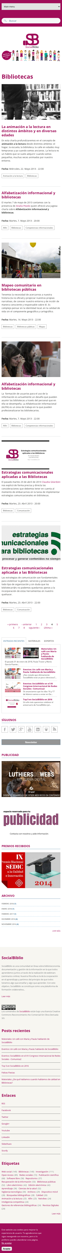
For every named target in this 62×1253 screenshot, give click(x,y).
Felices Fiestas (8, 1072)
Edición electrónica (37, 1185)
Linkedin (38, 729)
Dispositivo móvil (49, 1191)
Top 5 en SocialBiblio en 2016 (37, 699)
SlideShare (46, 729)
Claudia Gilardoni (51, 481)
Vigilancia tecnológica (12, 1191)
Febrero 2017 (8, 914)
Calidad (39, 1195)
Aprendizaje (7, 1188)
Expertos (49, 640)
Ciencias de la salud (28, 1188)
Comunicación (23, 510)
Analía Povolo (23, 205)
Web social (7, 1171)
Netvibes (42, 1198)
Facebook (5, 729)
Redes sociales (26, 1175)
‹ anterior (27, 624)
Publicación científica (49, 1175)
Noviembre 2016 (9, 924)
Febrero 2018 (8, 903)
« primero (12, 624)
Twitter (13, 729)
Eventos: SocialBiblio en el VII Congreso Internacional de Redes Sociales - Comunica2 (40, 686)
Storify (5, 1150)
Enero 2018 (7, 909)
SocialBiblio (24, 1011)
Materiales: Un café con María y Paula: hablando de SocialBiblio (48, 653)
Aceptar (6, 1249)
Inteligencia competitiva (13, 1201)
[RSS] (54, 729)
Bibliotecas (32, 175)
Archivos (32, 1191)
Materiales (34, 640)
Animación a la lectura (13, 175)
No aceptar (7, 1243)
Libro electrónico (15, 1185)
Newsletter (31, 742)
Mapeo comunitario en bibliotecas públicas (21, 287)
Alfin (5, 227)
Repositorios (32, 1178)
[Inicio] (21, 47)
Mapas (42, 326)
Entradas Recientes (13, 640)
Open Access (8, 1175)
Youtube (29, 729)
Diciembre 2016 (8, 919)
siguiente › (34, 627)
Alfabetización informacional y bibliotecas (28, 194)
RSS (3, 1103)
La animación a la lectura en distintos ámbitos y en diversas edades (29, 130)
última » (48, 627)
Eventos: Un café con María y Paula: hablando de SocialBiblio (39, 670)
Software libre (13, 1178)
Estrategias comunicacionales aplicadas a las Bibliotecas (27, 474)
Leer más (56, 931)
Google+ (21, 729)
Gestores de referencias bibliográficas (19, 1205)
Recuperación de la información (16, 1181)
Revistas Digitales (51, 1205)
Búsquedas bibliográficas (18, 1195)
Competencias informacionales (39, 227)
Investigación (42, 1171)
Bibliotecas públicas (26, 326)
